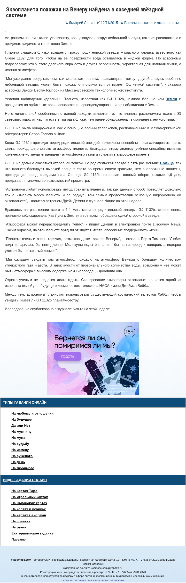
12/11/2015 (109, 23)
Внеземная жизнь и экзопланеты (151, 23)
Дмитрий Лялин (81, 23)
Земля (171, 99)
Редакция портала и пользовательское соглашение (93, 580)
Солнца (167, 163)
